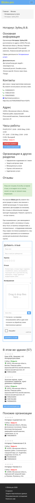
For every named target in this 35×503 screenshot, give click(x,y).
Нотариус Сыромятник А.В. (15, 420)
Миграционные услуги (14, 166)
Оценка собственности (14, 168)
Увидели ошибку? (10, 143)
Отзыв (6, 265)
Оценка (6, 258)
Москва (13, 11)
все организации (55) (11, 406)
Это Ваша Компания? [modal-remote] (11, 147)
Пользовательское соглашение (16, 496)
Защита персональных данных (16, 493)
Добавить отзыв (11, 337)
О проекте (9, 491)
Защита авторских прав (15, 163)
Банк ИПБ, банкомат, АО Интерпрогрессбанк (14, 357)
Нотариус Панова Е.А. (13, 467)
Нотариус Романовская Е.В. (15, 443)
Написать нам (10, 499)
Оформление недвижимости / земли (19, 160)
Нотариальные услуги (12, 14)
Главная (6, 11)
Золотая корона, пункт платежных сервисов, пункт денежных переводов (15, 381)
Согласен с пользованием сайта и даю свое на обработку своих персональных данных (17, 321)
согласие (9, 322)
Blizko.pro (7, 2)
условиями (17, 317)
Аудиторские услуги (13, 171)
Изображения (9, 281)
